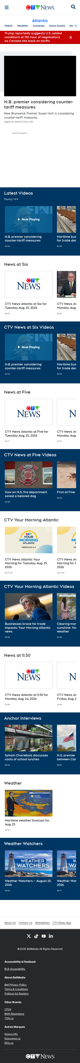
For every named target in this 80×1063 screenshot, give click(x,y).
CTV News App (62, 922)
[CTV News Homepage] (40, 7)
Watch (8, 25)
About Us (10, 922)
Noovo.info (11, 1034)
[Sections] (6, 7)
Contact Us (25, 922)
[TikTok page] (36, 936)
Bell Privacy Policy (15, 984)
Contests (39, 25)
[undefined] (28, 227)
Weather (22, 25)
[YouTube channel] (43, 936)
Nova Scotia (57, 25)
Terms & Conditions (16, 989)
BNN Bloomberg (14, 1013)
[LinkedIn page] (51, 936)
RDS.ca (8, 1042)
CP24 (7, 1009)
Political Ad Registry (16, 993)
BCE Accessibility (14, 968)
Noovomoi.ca (12, 1038)
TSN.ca (9, 1018)
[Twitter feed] (29, 936)
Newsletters (42, 922)
